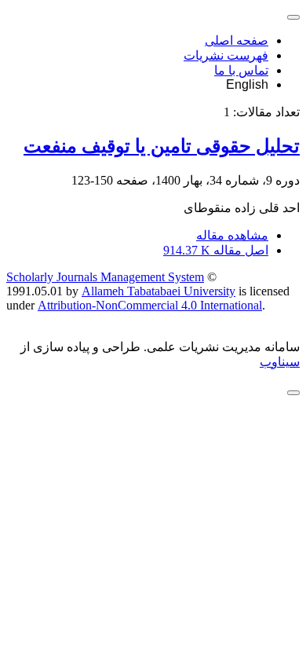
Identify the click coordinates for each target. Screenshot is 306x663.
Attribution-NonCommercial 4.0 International (150, 305)
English (247, 84)
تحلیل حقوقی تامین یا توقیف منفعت (162, 146)
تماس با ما (241, 70)
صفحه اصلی (236, 40)
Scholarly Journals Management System (105, 277)
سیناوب (280, 361)
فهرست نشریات (226, 55)
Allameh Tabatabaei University (158, 291)
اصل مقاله (215, 250)
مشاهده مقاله (232, 235)
